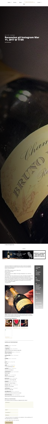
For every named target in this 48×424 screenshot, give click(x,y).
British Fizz (38, 293)
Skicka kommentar (9, 422)
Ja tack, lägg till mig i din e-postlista (12, 420)
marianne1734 (7, 355)
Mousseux (38, 274)
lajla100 (6, 375)
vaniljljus (6, 345)
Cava (37, 279)
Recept (20, 2)
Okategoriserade (8, 42)
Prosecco (37, 286)
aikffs (6, 365)
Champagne (38, 272)
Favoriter (14, 2)
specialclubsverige (8, 394)
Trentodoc (38, 288)
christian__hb (7, 384)
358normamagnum (8, 352)
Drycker (9, 2)
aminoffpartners (8, 391)
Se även (39, 2)
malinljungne (7, 388)
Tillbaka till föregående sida (9, 244)
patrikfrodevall (7, 371)
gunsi (6, 361)
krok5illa (6, 358)
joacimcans (7, 378)
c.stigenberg (7, 348)
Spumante (38, 285)
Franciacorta (38, 287)
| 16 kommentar (12, 35)
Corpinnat (38, 280)
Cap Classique (38, 302)
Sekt (37, 298)
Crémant (37, 273)
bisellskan (7, 381)
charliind (6, 368)
